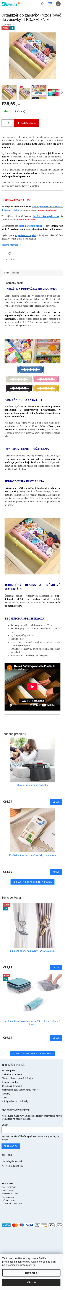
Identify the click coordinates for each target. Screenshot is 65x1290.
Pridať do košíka (28, 123)
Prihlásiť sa (10, 1146)
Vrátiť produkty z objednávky (15, 1101)
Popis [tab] (6, 273)
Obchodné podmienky (12, 1074)
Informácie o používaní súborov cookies (20, 1090)
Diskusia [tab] (15, 273)
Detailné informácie (11, 245)
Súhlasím (31, 1282)
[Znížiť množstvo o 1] (12, 125)
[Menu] (58, 4)
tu (34, 1265)
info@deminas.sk (14, 1161)
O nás (4, 1097)
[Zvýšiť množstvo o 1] (12, 121)
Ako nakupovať (9, 1070)
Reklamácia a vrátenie (12, 1086)
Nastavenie (31, 1272)
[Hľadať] (42, 4)
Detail (56, 967)
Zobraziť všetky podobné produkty (32, 882)
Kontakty (6, 1093)
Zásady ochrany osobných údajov (17, 1078)
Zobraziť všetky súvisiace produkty (32, 1053)
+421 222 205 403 (14, 1166)
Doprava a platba (10, 1082)
